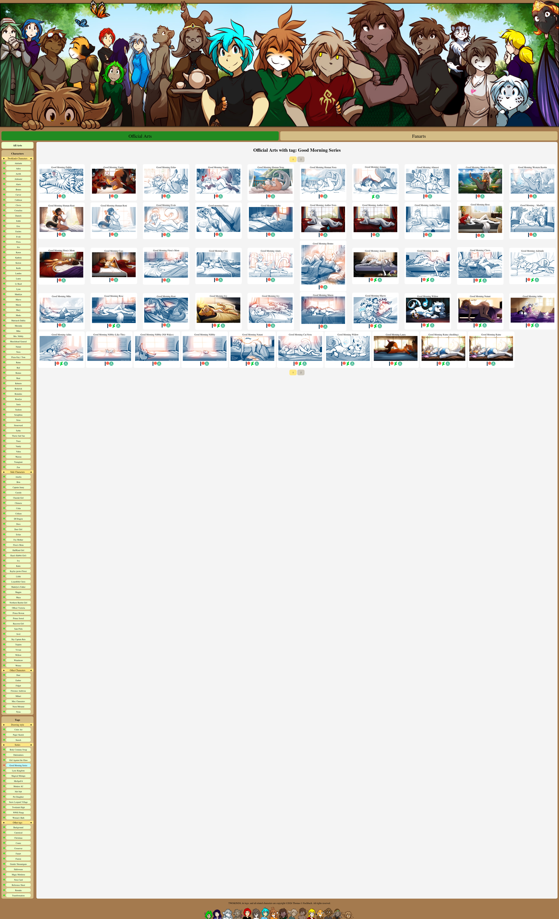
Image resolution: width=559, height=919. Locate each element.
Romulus (18, 393)
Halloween (18, 869)
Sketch (18, 740)
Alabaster (18, 179)
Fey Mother (18, 539)
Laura (18, 278)
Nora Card (18, 879)
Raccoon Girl (18, 623)
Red (18, 367)
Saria (18, 404)
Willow (18, 655)
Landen (18, 273)
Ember (18, 680)
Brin (18, 482)
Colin (18, 508)
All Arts (17, 145)
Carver (18, 194)
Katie (18, 566)
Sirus (18, 420)
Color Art (18, 729)
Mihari (18, 696)
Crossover (18, 848)
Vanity (18, 446)
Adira (18, 168)
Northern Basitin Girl (18, 602)
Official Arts (140, 136)
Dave (18, 524)
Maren (18, 304)
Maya (18, 597)
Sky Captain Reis (18, 639)
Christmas (18, 837)
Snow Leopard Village (18, 802)
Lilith (18, 576)
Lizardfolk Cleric (18, 581)
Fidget (18, 685)
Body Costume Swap (18, 749)
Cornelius (18, 210)
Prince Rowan (18, 613)
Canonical (18, 832)
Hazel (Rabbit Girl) (18, 555)
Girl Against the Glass (18, 760)
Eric (18, 226)
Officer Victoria (18, 607)
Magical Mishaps (18, 775)
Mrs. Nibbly (18, 336)
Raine (18, 362)
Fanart (18, 853)
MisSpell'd (18, 781)
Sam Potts (18, 628)
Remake (18, 890)
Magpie (18, 592)
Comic (18, 843)
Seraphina (18, 414)
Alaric (18, 184)
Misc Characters (18, 701)
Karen (18, 252)
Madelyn (18, 294)
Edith (18, 221)
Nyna (18, 711)
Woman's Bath (18, 817)
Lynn (18, 289)
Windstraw (18, 660)
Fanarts (419, 136)
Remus (18, 373)
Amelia (18, 476)
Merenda (18, 325)
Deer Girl (18, 529)
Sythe (18, 430)
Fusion (18, 858)
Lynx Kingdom (18, 770)
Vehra (18, 451)
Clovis (18, 205)
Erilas (18, 534)
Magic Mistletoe (18, 874)
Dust (18, 675)
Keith (18, 268)
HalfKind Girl (18, 550)
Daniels (18, 215)
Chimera (18, 503)
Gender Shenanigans (18, 864)
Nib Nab (18, 791)
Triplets (18, 644)
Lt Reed (18, 283)
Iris (18, 247)
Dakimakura (18, 754)
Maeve (18, 299)
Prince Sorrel (18, 618)
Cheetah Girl (18, 497)
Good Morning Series (18, 765)
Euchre (18, 231)
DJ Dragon (18, 518)
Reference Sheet (18, 885)
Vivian (18, 649)
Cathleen (18, 200)
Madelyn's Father (18, 586)
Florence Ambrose (18, 690)
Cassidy (18, 492)
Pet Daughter (18, 796)
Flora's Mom (18, 545)
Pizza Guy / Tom (18, 357)
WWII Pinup (18, 812)
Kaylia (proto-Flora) (18, 571)
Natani (18, 346)
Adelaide (18, 163)
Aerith (18, 173)
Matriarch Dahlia (18, 320)
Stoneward (18, 425)
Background (18, 827)
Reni (18, 378)
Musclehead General (18, 341)
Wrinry (18, 665)
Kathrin (18, 257)
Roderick (18, 388)
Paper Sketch (18, 734)
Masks (18, 315)
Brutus (18, 189)
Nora (18, 352)
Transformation (18, 895)
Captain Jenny (18, 487)
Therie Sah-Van (18, 435)
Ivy (18, 560)
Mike (18, 331)
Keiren (18, 262)
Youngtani (18, 462)
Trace (18, 441)
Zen (18, 467)
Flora (18, 241)
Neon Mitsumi (18, 706)
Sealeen (18, 409)
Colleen (18, 513)
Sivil (18, 634)
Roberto (18, 383)
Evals (18, 236)
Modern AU (18, 786)
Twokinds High (18, 807)
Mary (18, 310)
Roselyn (18, 399)
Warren (18, 456)
